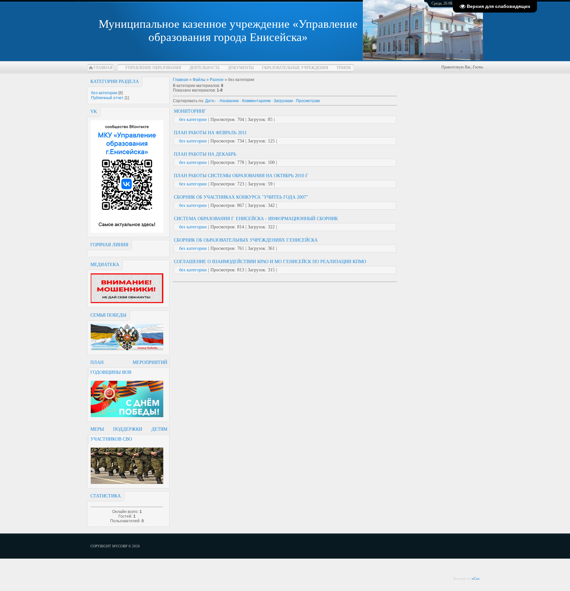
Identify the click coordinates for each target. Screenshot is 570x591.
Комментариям (256, 100)
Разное (217, 79)
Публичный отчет (107, 98)
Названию (229, 100)
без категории (104, 93)
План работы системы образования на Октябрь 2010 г (241, 175)
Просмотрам (308, 100)
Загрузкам (283, 100)
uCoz (476, 578)
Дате (209, 100)
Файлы (199, 79)
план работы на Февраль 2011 (210, 132)
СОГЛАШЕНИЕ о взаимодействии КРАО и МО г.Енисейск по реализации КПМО (270, 261)
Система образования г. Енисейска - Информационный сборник (256, 218)
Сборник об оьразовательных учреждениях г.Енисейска (246, 240)
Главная (103, 67)
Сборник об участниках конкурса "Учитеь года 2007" (241, 197)
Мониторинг (190, 111)
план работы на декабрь (205, 154)
